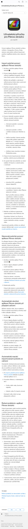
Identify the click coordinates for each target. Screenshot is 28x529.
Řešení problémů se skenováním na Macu (13, 493)
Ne (20, 509)
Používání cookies (19, 526)
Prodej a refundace (4, 526)
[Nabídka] (26, 2)
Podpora (6, 513)
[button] (19, 2)
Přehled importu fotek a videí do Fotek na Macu (13, 497)
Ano (11, 509)
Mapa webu (12, 526)
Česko (2, 520)
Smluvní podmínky (18, 524)
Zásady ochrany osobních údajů (7, 524)
